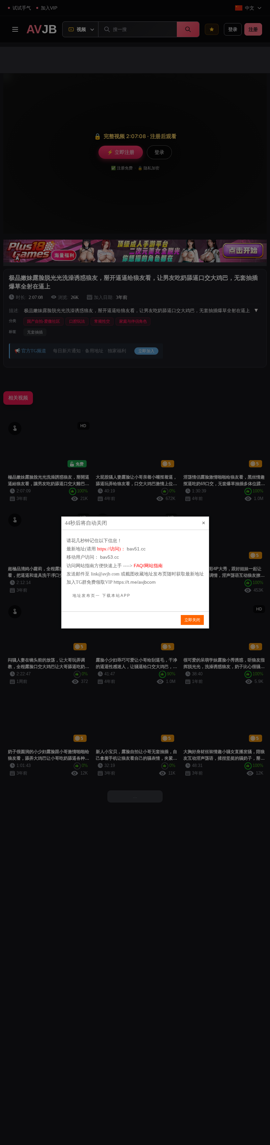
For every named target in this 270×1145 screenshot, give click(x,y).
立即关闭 (192, 620)
